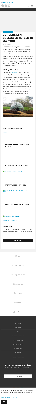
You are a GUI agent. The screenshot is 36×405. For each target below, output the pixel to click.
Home (18, 319)
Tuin (18, 331)
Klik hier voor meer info (9, 397)
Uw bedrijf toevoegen (18, 357)
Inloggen (18, 352)
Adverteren (18, 348)
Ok (4, 402)
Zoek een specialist (18, 336)
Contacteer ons (18, 340)
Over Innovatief (18, 344)
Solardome (13, 72)
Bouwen (18, 323)
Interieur (18, 327)
